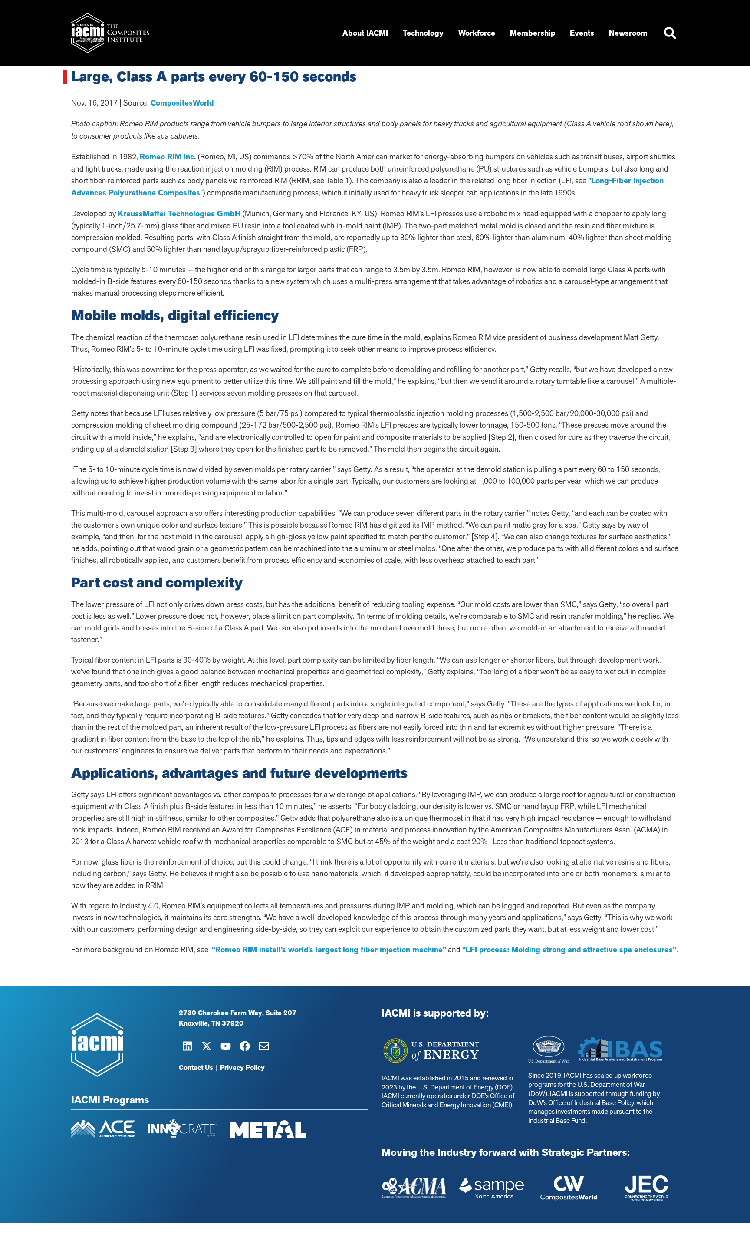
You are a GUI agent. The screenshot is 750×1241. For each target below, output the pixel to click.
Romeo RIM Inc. (168, 157)
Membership (532, 33)
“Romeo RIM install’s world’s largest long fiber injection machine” (329, 949)
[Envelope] (264, 1046)
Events (582, 33)
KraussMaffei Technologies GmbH (179, 213)
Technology (423, 33)
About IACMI (365, 33)
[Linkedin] (187, 1046)
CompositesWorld (181, 103)
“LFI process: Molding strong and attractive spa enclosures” (569, 949)
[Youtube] (225, 1046)
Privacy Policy (242, 1068)
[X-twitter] (206, 1046)
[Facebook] (244, 1046)
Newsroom (628, 33)
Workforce (476, 33)
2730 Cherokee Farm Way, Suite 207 (237, 1013)
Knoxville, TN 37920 (211, 1023)
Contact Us (196, 1068)
